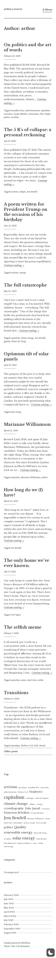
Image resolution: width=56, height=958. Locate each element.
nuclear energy (29, 823)
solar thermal (41, 839)
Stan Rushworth (10, 843)
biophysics (36, 791)
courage (22, 272)
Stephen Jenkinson (24, 843)
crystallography (14, 808)
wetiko (40, 680)
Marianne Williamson (27, 424)
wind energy (8, 846)
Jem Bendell (32, 192)
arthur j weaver (13, 9)
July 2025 (8, 899)
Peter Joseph (45, 114)
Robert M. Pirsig (19, 341)
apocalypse (15, 745)
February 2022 (11, 924)
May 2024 (9, 908)
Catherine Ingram (42, 798)
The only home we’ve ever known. (26, 563)
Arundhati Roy (17, 110)
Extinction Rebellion (16, 812)
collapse (22, 192)
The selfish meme (22, 627)
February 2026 (11, 895)
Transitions (16, 692)
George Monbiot (20, 114)
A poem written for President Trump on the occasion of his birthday (25, 212)
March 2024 (10, 916)
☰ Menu (47, 9)
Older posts (11, 751)
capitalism (45, 110)
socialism (15, 117)
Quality (7, 341)
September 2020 (12, 928)
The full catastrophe (25, 285)
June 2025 (9, 903)
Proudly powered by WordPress (17, 943)
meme (23, 680)
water (35, 843)
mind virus (31, 680)
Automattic (25, 946)
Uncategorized (11, 872)
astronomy (44, 787)
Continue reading (14, 265)
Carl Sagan (16, 615)
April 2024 (9, 912)
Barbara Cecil (27, 745)
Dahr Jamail (39, 745)
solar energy (16, 412)
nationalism (33, 114)
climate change (27, 338)
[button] (50, 952)
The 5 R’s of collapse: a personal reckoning (27, 132)
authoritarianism (32, 110)
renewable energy (18, 832)
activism (14, 192)
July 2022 (8, 920)
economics (8, 114)
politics (7, 117)
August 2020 (10, 933)
